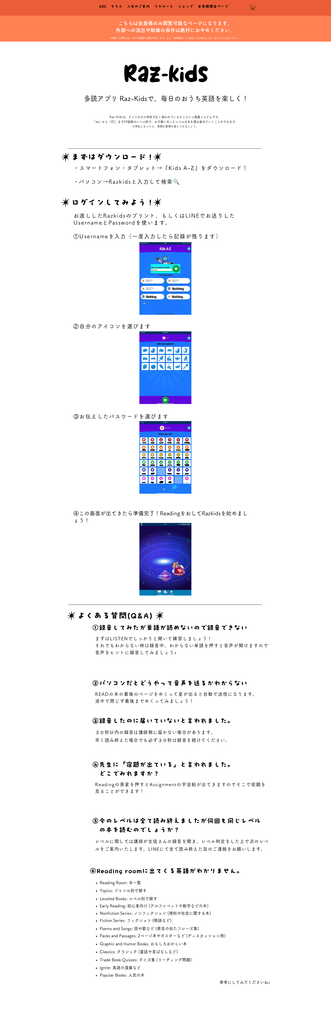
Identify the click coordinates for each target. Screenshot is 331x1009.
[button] (253, 7)
